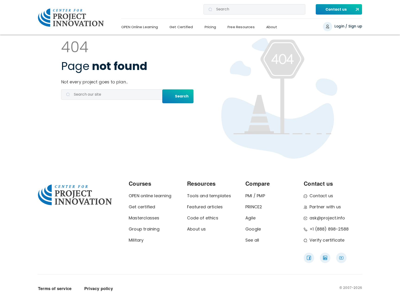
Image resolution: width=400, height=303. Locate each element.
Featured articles (205, 207)
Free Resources (241, 26)
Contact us (321, 196)
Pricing (210, 26)
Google (253, 229)
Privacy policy (98, 288)
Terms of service (55, 288)
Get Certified (181, 26)
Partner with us (325, 207)
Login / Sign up (348, 26)
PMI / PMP (255, 196)
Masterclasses (144, 218)
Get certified (142, 207)
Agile (250, 218)
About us (196, 229)
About (271, 26)
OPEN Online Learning (139, 26)
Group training (144, 229)
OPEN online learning (150, 196)
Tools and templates (209, 196)
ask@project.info (327, 218)
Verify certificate (327, 240)
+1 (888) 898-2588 (329, 229)
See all (252, 240)
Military (136, 240)
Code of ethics (202, 218)
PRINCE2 (253, 207)
